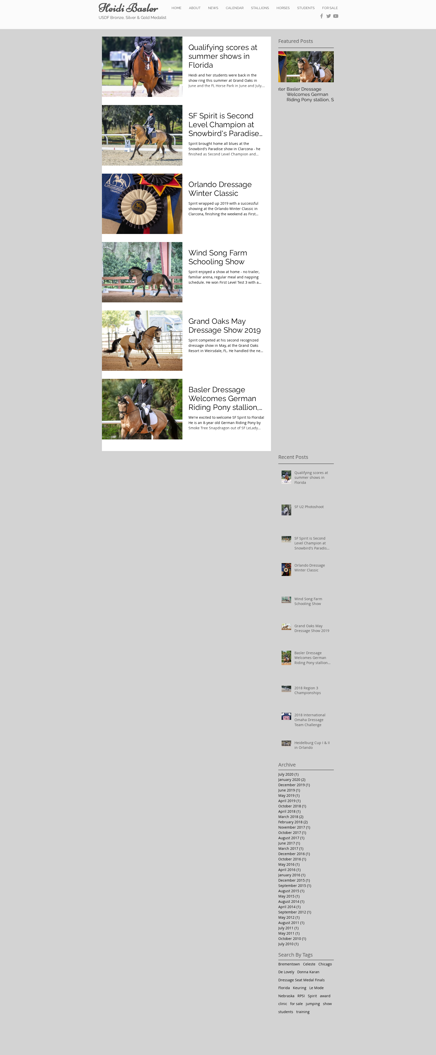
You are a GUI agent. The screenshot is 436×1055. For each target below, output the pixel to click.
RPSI (301, 995)
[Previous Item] (286, 67)
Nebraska (286, 995)
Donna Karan (308, 971)
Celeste (309, 964)
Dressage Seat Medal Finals (301, 980)
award (325, 995)
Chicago (325, 964)
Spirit (312, 995)
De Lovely (286, 971)
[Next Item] (325, 67)
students (285, 1011)
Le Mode (316, 987)
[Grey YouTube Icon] (336, 16)
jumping (313, 1003)
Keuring (299, 987)
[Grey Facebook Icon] (321, 16)
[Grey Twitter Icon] (328, 16)
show (327, 1003)
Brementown (289, 964)
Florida (284, 987)
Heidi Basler (128, 8)
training (303, 1011)
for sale (296, 1003)
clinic (282, 1003)
